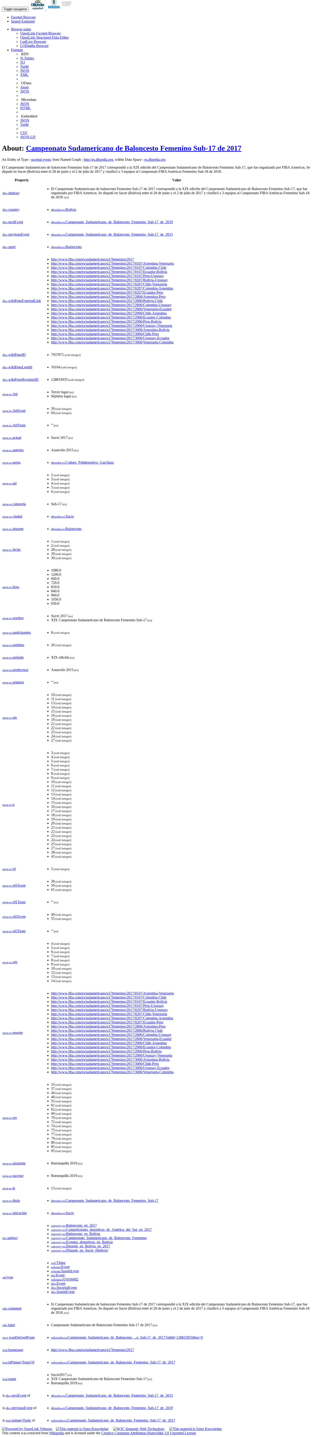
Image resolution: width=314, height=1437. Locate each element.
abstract (11, 193)
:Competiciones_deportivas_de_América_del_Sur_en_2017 (101, 1230)
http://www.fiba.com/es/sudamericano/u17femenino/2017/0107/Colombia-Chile (108, 268)
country (11, 209)
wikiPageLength (17, 367)
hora (11, 587)
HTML (25, 108)
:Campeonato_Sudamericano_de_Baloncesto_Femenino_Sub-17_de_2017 (113, 1362)
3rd (10, 394)
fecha (11, 549)
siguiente (14, 1163)
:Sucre (62, 516)
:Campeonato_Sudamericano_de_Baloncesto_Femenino (99, 1238)
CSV (24, 133)
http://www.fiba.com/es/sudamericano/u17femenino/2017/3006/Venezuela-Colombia (112, 342)
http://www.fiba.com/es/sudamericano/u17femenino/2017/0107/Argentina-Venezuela (112, 263)
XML (24, 75)
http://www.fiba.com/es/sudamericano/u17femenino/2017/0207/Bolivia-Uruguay (109, 280)
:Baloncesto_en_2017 (74, 1225)
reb (10, 962)
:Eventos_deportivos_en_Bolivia (82, 1242)
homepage (13, 1350)
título (11, 1200)
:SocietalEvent (64, 1288)
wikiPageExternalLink (22, 301)
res (10, 1118)
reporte (13, 1033)
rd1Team (14, 902)
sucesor (13, 1176)
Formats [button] (17, 50)
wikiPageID (14, 355)
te (9, 1188)
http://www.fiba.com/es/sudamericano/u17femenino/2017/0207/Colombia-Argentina (112, 288)
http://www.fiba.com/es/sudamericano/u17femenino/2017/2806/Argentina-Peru (108, 297)
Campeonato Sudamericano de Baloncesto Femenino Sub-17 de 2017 (133, 148)
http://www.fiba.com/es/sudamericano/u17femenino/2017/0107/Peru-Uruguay (107, 276)
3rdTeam (14, 425)
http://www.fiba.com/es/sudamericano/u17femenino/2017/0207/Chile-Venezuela (109, 284)
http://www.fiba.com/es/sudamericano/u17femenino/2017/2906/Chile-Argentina (109, 313)
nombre (13, 618)
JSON (24, 71)
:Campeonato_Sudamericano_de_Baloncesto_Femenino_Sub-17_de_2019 (112, 222)
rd (9, 869)
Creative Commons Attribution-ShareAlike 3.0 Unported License (148, 1433)
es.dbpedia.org (155, 159)
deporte (13, 529)
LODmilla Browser (34, 46)
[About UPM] (60, 9)
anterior (13, 450)
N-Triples (27, 58)
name (9, 1379)
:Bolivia (63, 209)
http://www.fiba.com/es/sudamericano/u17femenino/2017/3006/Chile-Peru (105, 334)
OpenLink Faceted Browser (40, 33)
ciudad (12, 516)
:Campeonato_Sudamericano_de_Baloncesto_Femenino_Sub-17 (104, 1200)
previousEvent (16, 234)
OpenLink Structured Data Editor (44, 37)
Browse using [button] (21, 29)
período (13, 657)
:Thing (58, 1263)
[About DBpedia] (38, 9)
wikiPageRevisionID (21, 379)
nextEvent (13, 222)
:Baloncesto (66, 247)
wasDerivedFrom (18, 1337)
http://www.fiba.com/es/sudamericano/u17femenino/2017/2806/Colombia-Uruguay (111, 305)
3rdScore (14, 411)
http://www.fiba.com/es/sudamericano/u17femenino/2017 (92, 259)
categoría (14, 504)
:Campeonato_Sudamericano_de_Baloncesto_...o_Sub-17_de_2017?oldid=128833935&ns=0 (127, 1337)
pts (10, 717)
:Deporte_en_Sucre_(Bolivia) (79, 1250)
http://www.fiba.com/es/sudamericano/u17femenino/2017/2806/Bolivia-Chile (107, 301)
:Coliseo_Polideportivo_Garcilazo (82, 462)
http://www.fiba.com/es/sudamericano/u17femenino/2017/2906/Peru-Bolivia (106, 321)
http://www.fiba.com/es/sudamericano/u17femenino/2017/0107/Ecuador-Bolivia (109, 272)
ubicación (15, 1213)
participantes (17, 632)
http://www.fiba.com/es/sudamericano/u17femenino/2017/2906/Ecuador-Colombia (111, 317)
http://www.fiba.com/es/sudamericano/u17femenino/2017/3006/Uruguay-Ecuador (110, 338)
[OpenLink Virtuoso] (27, 1429)
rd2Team (14, 931)
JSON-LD (27, 137)
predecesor (15, 670)
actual (12, 438)
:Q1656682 (64, 1279)
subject (10, 1238)
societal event (41, 159)
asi (10, 483)
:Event (60, 1267)
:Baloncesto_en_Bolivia (75, 1234)
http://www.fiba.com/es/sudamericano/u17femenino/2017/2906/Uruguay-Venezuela (111, 326)
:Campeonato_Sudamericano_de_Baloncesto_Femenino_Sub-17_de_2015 (112, 234)
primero (13, 682)
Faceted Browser (23, 17)
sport (9, 247)
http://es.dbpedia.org (98, 159)
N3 (22, 62)
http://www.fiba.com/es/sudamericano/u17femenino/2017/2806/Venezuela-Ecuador (111, 309)
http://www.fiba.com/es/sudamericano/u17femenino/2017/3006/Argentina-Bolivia (110, 330)
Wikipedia (56, 1433)
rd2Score (14, 916)
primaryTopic (18, 1420)
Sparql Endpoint (23, 21)
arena (11, 462)
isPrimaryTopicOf (18, 1362)
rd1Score (14, 885)
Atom (24, 87)
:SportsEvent (65, 1271)
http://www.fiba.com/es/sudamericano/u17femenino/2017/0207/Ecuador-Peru (107, 292)
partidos (13, 645)
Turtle (24, 66)
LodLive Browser (33, 42)
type (8, 1277)
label (9, 1325)
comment (12, 1308)
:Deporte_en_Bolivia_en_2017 (80, 1246)
